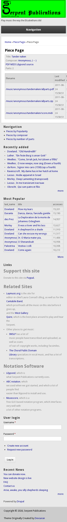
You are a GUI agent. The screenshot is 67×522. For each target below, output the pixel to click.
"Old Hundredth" (27, 151)
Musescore (12, 398)
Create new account (17, 445)
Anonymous (10, 237)
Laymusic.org (13, 293)
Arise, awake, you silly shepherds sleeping (26, 490)
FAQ (6, 482)
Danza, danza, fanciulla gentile (34, 213)
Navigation (33, 29)
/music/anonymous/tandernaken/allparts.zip (29, 101)
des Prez (9, 219)
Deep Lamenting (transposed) (32, 179)
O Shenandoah (26, 241)
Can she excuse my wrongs (32, 233)
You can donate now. (15, 474)
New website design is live (17, 478)
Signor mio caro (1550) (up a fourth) (36, 167)
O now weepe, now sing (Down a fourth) (39, 163)
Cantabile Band (14, 301)
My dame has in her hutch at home (40, 171)
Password (10, 434)
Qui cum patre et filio (29, 186)
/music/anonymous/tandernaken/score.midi (29, 113)
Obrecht (11, 186)
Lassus (10, 175)
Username (10, 422)
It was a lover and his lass (31, 225)
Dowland (12, 151)
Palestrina (9, 246)
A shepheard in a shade (30, 229)
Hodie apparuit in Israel (28, 175)
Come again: (24, 250)
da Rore (11, 167)
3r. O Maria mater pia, (29, 237)
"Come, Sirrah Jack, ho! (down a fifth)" (38, 159)
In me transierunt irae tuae (30, 183)
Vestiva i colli (24, 246)
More (60, 257)
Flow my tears (25, 209)
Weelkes (11, 159)
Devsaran (40, 518)
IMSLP (12, 334)
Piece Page (19, 42)
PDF (8, 64)
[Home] (33, 16)
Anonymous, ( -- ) (27, 60)
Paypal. (30, 277)
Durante (8, 213)
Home (8, 42)
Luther (10, 155)
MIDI (13, 64)
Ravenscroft (13, 171)
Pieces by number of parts (20, 139)
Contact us (9, 486)
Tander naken (19, 56)
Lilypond (10, 373)
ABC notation (13, 381)
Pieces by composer (17, 135)
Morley (11, 179)
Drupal (20, 501)
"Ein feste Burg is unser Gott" (31, 155)
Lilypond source (25, 64)
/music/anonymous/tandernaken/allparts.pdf (30, 89)
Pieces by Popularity (17, 131)
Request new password (19, 449)
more (60, 190)
